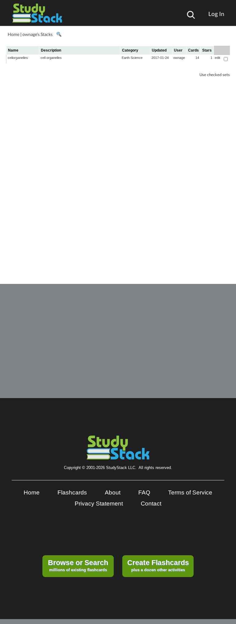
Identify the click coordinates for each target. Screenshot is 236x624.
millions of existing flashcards (78, 565)
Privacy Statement (99, 503)
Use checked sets (214, 75)
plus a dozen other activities (158, 565)
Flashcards (72, 492)
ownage (179, 58)
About (112, 492)
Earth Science (132, 58)
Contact (151, 503)
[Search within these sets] (59, 34)
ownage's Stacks (37, 34)
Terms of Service (190, 492)
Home (13, 34)
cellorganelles (18, 58)
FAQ (144, 492)
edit (217, 58)
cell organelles (51, 58)
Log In (216, 13)
